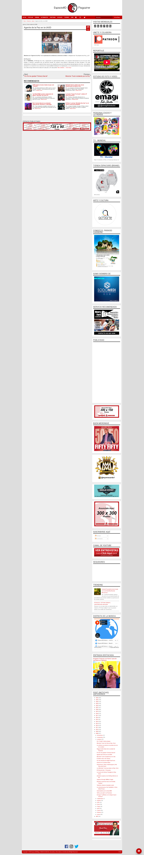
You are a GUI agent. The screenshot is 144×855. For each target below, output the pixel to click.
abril (98, 808)
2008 (97, 733)
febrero (99, 812)
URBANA (37, 17)
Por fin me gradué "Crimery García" (106, 752)
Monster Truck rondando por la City (106, 756)
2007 (97, 816)
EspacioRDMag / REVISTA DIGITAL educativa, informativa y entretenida (49, 852)
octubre (99, 739)
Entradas (98, 535)
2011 (97, 727)
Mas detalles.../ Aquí (64, 67)
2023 (97, 703)
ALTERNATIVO (44, 17)
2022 (97, 705)
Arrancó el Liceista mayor (103, 762)
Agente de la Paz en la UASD (37, 27)
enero (99, 814)
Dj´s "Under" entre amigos (103, 741)
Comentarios (99, 538)
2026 (97, 697)
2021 (97, 707)
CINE (72, 17)
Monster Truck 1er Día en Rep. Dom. (106, 743)
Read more (39, 90)
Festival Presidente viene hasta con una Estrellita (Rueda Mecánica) (110, 591)
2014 (97, 721)
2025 (97, 699)
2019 (97, 711)
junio (98, 804)
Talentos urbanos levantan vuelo (105, 785)
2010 (97, 729)
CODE (119, 852)
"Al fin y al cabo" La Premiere (104, 793)
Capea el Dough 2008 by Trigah (105, 779)
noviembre (100, 737)
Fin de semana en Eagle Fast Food (106, 760)
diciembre (100, 735)
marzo (99, 810)
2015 (97, 719)
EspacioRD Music (97, 649)
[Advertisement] (106, 372)
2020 (97, 709)
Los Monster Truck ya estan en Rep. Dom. (108, 768)
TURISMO (66, 17)
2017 (97, 715)
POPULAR (30, 17)
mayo (98, 806)
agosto (99, 800)
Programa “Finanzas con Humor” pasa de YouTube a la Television (104, 659)
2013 (97, 723)
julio (98, 802)
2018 (97, 713)
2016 (97, 717)
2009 (97, 731)
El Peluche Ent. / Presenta (103, 770)
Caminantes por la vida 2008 (104, 791)
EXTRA (24, 17)
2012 (97, 725)
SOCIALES (59, 17)
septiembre (100, 798)
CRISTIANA (52, 17)
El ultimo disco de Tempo (103, 758)
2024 (97, 701)
